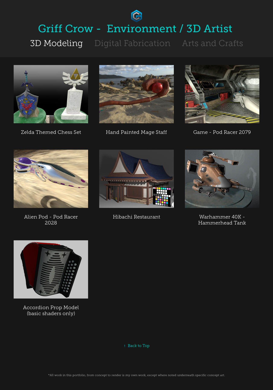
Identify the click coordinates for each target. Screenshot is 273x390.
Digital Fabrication (132, 43)
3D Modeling (56, 43)
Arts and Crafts (212, 43)
